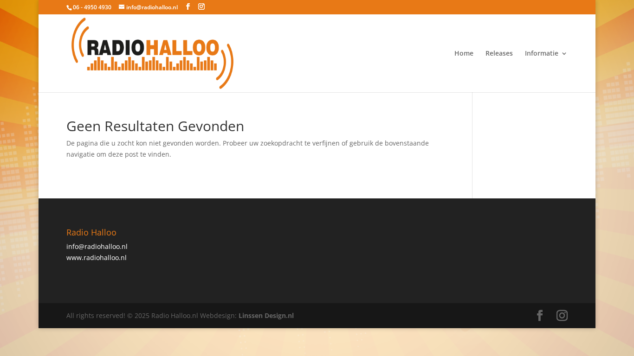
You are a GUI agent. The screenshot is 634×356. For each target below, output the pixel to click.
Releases (499, 53)
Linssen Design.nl (266, 315)
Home (463, 53)
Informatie (541, 53)
